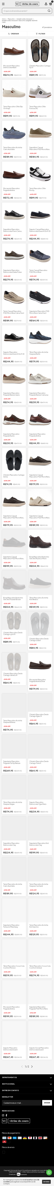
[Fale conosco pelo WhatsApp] (49, 1172)
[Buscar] (49, 10)
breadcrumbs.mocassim (25, 19)
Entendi (46, 1182)
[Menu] (4, 4)
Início (4, 19)
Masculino (11, 19)
